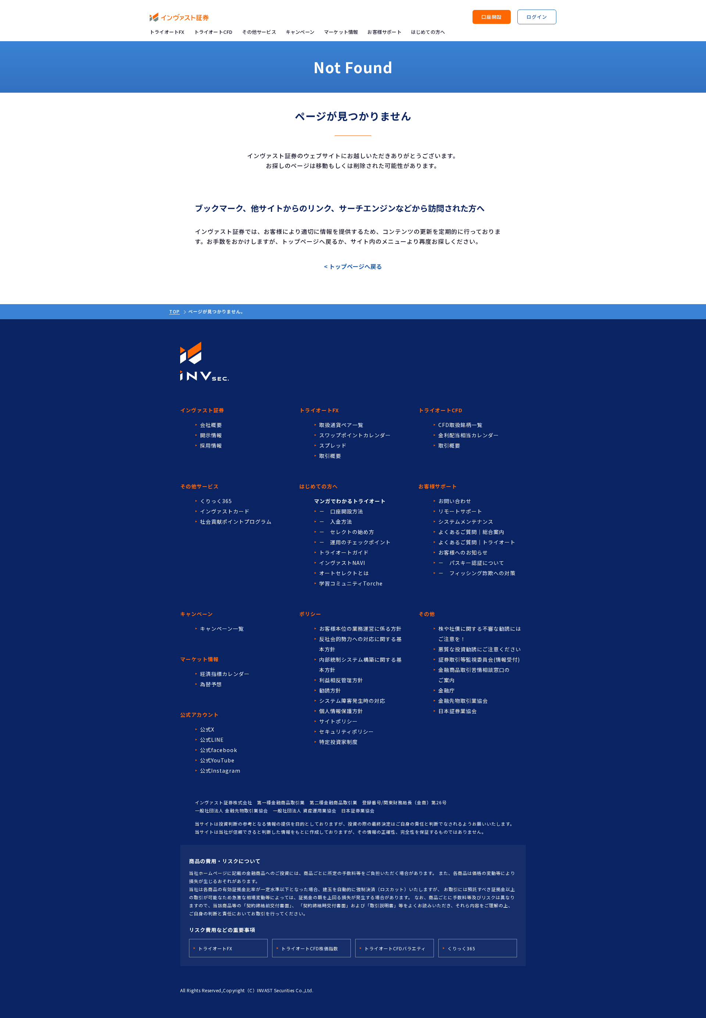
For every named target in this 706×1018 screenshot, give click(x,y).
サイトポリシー (338, 721)
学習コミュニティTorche (351, 583)
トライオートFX (167, 31)
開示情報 (211, 435)
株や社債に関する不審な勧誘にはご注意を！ (479, 634)
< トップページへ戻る (353, 266)
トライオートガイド (344, 552)
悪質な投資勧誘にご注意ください (479, 649)
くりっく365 (216, 501)
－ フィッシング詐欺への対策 (477, 573)
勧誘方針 (330, 690)
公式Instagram (220, 770)
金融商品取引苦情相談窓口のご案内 (474, 675)
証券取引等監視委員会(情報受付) (479, 659)
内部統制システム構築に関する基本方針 (360, 664)
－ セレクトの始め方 (346, 531)
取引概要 (330, 455)
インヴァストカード (225, 511)
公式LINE (212, 739)
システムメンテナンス (465, 521)
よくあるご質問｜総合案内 (471, 531)
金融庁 (446, 690)
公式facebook (218, 750)
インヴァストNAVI (342, 562)
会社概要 (211, 424)
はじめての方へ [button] (428, 31)
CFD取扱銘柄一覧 (460, 424)
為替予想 (211, 684)
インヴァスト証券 (202, 410)
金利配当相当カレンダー (468, 435)
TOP (174, 311)
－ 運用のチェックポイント (355, 542)
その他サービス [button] (259, 31)
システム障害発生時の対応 (352, 700)
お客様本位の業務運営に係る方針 (360, 628)
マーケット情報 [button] (341, 31)
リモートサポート (460, 511)
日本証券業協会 (457, 711)
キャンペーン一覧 (222, 628)
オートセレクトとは (344, 573)
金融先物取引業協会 (463, 700)
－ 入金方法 (335, 521)
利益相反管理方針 (341, 680)
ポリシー (310, 613)
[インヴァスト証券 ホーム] (179, 17)
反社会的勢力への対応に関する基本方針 (360, 644)
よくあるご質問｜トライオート (477, 542)
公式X (207, 729)
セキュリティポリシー (346, 731)
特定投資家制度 (338, 741)
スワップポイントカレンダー (355, 435)
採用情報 (211, 445)
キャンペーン (300, 31)
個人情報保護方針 (341, 711)
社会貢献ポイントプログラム (236, 521)
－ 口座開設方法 (341, 511)
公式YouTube (217, 760)
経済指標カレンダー (225, 673)
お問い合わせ (454, 501)
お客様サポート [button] (384, 31)
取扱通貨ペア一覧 (341, 424)
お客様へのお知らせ (463, 552)
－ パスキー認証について (471, 562)
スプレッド (333, 445)
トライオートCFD (213, 31)
